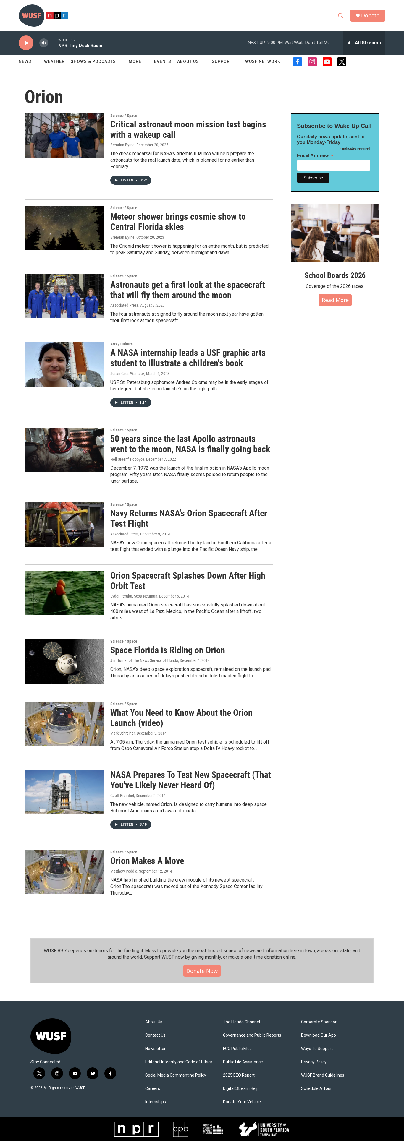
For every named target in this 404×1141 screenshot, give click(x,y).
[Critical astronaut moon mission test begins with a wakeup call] (64, 135)
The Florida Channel (241, 1022)
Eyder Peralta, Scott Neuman (133, 596)
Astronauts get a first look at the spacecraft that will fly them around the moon (187, 290)
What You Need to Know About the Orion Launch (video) (181, 717)
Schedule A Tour (316, 1088)
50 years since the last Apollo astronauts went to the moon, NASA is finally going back (190, 444)
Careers (152, 1088)
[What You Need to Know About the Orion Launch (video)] (64, 724)
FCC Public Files (237, 1048)
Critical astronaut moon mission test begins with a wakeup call (188, 129)
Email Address (315, 155)
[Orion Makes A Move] (64, 872)
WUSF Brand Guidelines (322, 1075)
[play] (26, 43)
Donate (370, 15)
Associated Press (124, 305)
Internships (155, 1102)
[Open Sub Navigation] (35, 61)
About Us (153, 1022)
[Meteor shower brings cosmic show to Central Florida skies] (64, 228)
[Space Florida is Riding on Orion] (64, 661)
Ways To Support (317, 1048)
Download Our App (318, 1035)
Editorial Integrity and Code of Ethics (178, 1062)
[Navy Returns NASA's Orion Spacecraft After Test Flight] (64, 524)
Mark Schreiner (122, 733)
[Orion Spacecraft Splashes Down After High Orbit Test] (64, 593)
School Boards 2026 (335, 275)
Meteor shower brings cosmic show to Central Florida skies (178, 221)
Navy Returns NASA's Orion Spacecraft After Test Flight (188, 518)
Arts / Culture (121, 344)
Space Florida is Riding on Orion (167, 650)
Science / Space (123, 115)
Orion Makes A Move (147, 861)
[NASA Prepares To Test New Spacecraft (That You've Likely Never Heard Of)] (64, 792)
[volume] (44, 43)
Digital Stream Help (241, 1088)
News (25, 61)
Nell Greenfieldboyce (127, 459)
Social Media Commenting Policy (175, 1075)
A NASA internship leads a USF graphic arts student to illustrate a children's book (188, 358)
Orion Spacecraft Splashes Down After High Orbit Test (187, 580)
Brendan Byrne (122, 237)
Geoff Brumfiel (122, 795)
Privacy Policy (314, 1062)
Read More (335, 299)
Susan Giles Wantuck (127, 373)
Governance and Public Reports (252, 1035)
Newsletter (155, 1048)
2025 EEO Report (239, 1075)
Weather (54, 61)
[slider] (53, 43)
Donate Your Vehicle (242, 1102)
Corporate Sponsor (319, 1022)
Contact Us (155, 1035)
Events (162, 61)
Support (222, 61)
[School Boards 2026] (335, 233)
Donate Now (202, 970)
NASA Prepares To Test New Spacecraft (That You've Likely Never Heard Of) (190, 780)
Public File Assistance (243, 1062)
